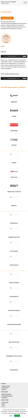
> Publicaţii (4, 397)
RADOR (14, 163)
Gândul (14, 145)
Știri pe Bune (14, 370)
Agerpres (14, 102)
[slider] (25, 56)
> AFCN (3, 404)
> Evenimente (5, 388)
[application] (14, 56)
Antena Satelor (14, 282)
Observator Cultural (14, 191)
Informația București (14, 324)
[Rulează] (2, 56)
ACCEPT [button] (17, 415)
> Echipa (3, 389)
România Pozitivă (14, 310)
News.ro (14, 205)
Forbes (14, 116)
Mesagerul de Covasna (14, 356)
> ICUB (3, 406)
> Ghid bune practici (6, 396)
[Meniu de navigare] (25, 2)
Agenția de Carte (14, 237)
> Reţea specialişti (6, 394)
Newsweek (14, 131)
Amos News (14, 251)
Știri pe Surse (14, 265)
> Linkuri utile (4, 402)
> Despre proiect (5, 386)
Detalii (10, 415)
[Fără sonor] (21, 56)
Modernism (14, 223)
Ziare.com (14, 177)
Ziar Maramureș (14, 342)
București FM (14, 296)
